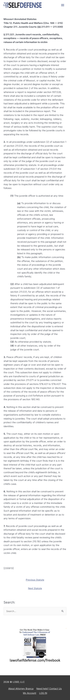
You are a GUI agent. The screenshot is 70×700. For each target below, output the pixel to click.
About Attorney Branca (20, 688)
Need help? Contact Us (49, 688)
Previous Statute (35, 579)
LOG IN (43, 693)
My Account (29, 693)
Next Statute (35, 588)
